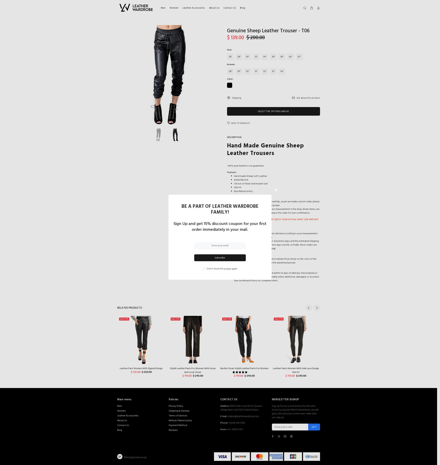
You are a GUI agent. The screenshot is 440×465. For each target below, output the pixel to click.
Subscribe (220, 258)
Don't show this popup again (222, 269)
